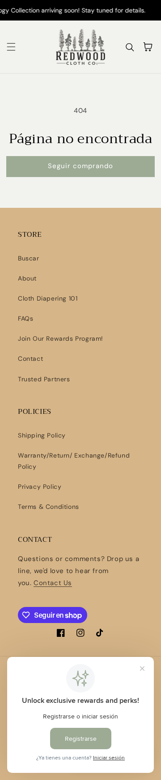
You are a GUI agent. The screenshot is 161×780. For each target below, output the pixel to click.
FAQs (25, 318)
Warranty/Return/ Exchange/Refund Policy (74, 460)
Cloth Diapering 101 (47, 298)
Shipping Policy (42, 435)
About (27, 278)
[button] (11, 47)
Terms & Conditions (48, 507)
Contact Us (53, 582)
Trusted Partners (44, 379)
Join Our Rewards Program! (60, 338)
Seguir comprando (80, 165)
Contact (30, 359)
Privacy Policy (39, 487)
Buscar (28, 258)
